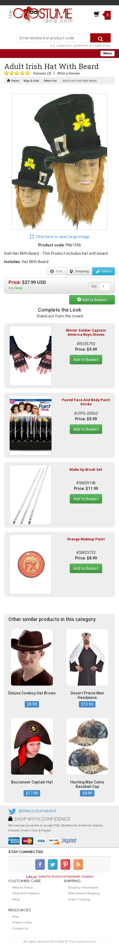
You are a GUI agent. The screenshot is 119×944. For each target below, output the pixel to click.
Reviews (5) (42, 73)
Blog (15, 916)
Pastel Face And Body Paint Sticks (86, 402)
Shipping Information (83, 887)
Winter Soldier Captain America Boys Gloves (86, 332)
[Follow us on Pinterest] (67, 869)
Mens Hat (50, 81)
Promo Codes (22, 922)
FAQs (16, 899)
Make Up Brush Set (85, 469)
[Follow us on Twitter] (54, 869)
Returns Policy (22, 887)
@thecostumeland (37, 810)
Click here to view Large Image (62, 237)
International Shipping (84, 893)
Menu (107, 53)
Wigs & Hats (31, 81)
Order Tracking (79, 899)
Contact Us (20, 928)
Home (15, 81)
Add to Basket (94, 299)
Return (106, 271)
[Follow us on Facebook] (41, 869)
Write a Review (68, 73)
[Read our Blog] (78, 869)
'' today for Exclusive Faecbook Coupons (59, 876)
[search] (100, 37)
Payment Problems (26, 893)
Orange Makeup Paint (86, 539)
